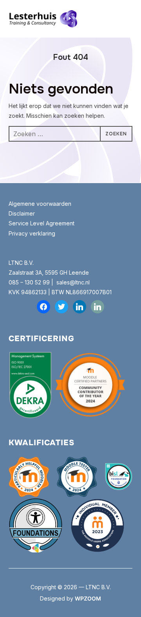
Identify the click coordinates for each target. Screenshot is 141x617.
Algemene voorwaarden (41, 203)
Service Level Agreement (41, 223)
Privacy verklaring (32, 233)
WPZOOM (88, 598)
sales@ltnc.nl (73, 282)
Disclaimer (22, 213)
